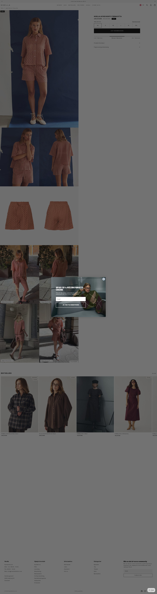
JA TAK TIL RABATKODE (71, 305)
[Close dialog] (104, 279)
